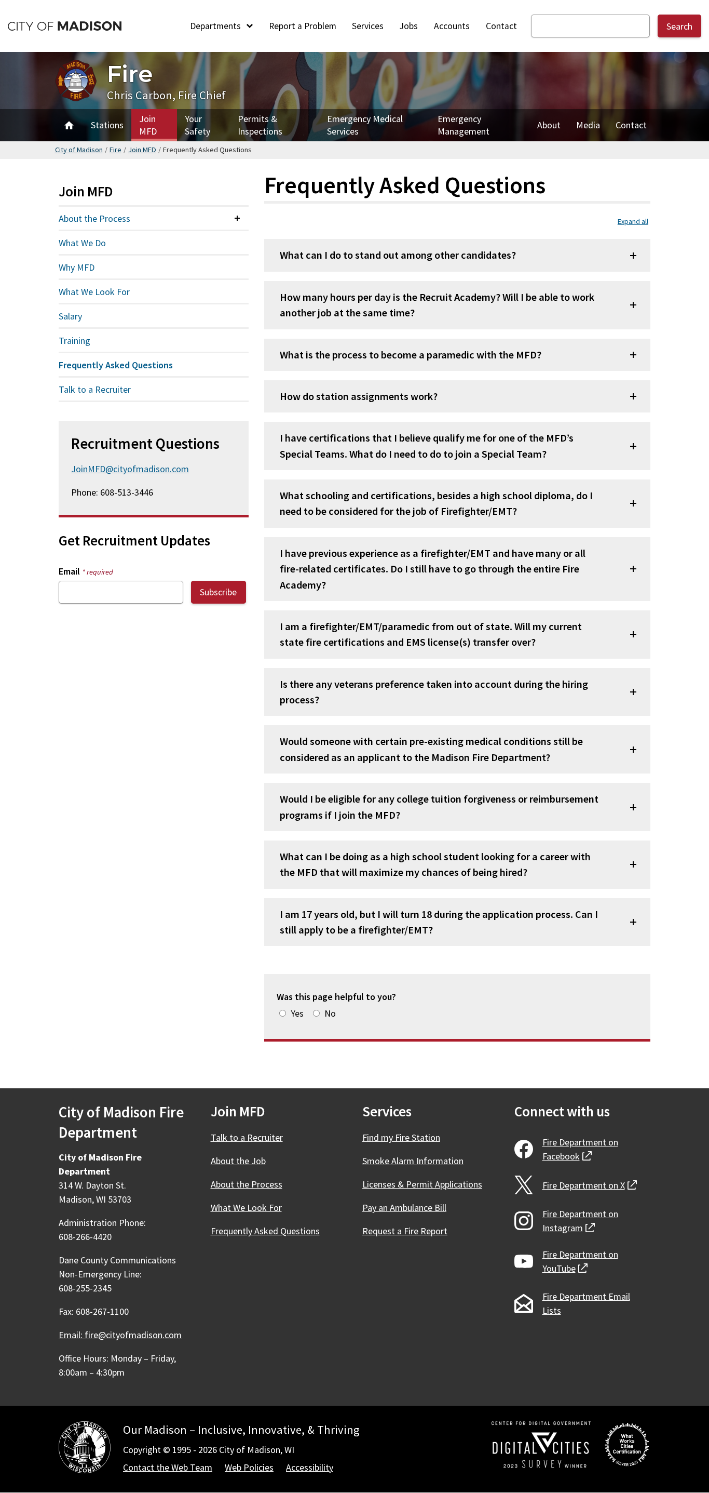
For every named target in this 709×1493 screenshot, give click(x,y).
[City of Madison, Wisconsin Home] (85, 1449)
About (549, 125)
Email (86, 571)
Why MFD (76, 267)
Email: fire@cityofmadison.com (120, 1335)
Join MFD (148, 125)
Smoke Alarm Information (412, 1161)
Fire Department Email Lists (586, 1303)
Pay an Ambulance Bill (404, 1208)
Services (368, 26)
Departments (216, 26)
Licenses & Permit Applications (422, 1184)
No (330, 1013)
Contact (501, 26)
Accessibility (309, 1467)
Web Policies (249, 1467)
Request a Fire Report (404, 1231)
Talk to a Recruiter (95, 389)
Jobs (409, 26)
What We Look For (94, 292)
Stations (107, 125)
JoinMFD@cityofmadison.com (130, 469)
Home (69, 125)
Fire (130, 73)
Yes (297, 1013)
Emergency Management (463, 125)
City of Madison (79, 149)
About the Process (94, 218)
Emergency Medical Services (365, 125)
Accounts (452, 26)
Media (588, 125)
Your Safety (197, 125)
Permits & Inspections (260, 125)
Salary (70, 316)
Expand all (633, 221)
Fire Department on (580, 1149)
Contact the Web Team (167, 1467)
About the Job (238, 1161)
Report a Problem (302, 26)
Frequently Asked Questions (116, 365)
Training (74, 340)
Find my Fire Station (401, 1137)
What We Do (82, 243)
